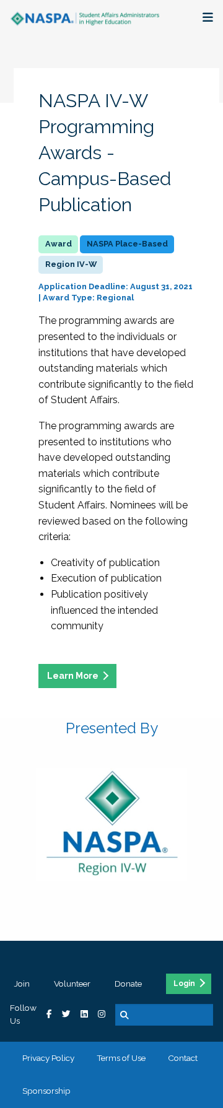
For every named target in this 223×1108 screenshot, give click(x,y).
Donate (128, 983)
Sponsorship (46, 1091)
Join (22, 983)
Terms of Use (121, 1058)
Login (184, 983)
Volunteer (72, 983)
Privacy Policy (48, 1058)
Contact (183, 1058)
